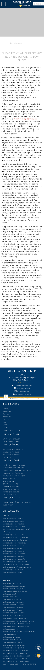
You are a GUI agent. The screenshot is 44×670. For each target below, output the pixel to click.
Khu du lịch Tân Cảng (11, 452)
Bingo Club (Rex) (9, 478)
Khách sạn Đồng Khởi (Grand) (14, 589)
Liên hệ (5, 428)
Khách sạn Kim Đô (9, 594)
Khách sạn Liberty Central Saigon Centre (18, 621)
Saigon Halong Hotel (23, 391)
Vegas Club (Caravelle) (11, 489)
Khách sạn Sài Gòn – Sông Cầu (14, 559)
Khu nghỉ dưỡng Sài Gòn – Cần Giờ (15, 653)
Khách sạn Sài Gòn (9, 634)
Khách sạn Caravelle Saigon (13, 605)
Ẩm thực (6, 414)
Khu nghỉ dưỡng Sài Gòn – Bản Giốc (16, 527)
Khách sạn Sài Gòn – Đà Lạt (13, 572)
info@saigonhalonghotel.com (23, 385)
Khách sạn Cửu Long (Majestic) (14, 586)
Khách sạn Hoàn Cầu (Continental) (15, 591)
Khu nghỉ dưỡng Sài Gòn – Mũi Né (15, 562)
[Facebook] (16, 431)
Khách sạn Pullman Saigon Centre (15, 618)
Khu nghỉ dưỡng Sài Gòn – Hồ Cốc (15, 659)
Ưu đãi (5, 425)
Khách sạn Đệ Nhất (10, 597)
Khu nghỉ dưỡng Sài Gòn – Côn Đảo (15, 650)
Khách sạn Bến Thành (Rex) (13, 583)
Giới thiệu (6, 409)
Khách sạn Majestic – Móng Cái (14, 521)
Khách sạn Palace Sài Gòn (12, 610)
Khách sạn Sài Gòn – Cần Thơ (13, 648)
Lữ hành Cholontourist (11, 442)
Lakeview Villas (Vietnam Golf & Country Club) (20, 664)
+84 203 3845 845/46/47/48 (23, 394)
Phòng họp (7, 417)
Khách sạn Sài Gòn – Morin (12, 548)
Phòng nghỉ (7, 411)
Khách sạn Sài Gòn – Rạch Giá (13, 642)
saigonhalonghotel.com (23, 388)
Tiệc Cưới (6, 419)
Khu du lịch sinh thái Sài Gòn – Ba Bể (16, 529)
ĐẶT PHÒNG (38, 4)
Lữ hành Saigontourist (11, 439)
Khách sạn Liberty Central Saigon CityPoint (19, 632)
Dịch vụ (5, 422)
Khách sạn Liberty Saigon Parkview (16, 626)
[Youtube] (19, 431)
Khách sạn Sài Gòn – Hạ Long (13, 518)
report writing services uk (25, 118)
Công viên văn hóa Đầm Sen (13, 473)
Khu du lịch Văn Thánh (11, 455)
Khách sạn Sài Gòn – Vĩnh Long (14, 645)
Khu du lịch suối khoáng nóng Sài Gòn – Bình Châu (21, 656)
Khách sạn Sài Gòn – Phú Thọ (13, 524)
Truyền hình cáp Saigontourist (14, 465)
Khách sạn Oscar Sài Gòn (12, 599)
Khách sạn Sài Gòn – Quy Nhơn (14, 554)
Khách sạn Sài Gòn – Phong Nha (14, 543)
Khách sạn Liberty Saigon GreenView (16, 624)
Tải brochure (22, 383)
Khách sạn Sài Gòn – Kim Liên (13, 535)
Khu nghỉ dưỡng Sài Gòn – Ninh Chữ (16, 564)
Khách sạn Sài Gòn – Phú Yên (13, 556)
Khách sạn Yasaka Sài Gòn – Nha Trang (17, 567)
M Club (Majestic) (9, 481)
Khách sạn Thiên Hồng (11, 637)
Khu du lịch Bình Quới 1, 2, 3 (13, 449)
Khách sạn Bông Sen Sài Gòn (13, 613)
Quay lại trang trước (15, 43)
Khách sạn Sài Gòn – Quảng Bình (15, 540)
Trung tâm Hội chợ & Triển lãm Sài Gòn (17, 470)
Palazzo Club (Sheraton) (11, 492)
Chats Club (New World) (11, 486)
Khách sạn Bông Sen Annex (13, 616)
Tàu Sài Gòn (7, 457)
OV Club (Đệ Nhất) (9, 494)
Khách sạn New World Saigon (14, 602)
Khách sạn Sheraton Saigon (13, 607)
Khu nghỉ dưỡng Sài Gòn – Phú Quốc (16, 661)
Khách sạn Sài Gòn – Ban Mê (13, 570)
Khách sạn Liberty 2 (10, 629)
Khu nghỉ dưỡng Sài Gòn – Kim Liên (15, 537)
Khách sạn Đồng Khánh (12, 640)
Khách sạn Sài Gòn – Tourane (13, 551)
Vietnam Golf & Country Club (13, 468)
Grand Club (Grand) (10, 484)
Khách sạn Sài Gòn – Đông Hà (13, 546)
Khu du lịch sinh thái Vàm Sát (14, 476)
